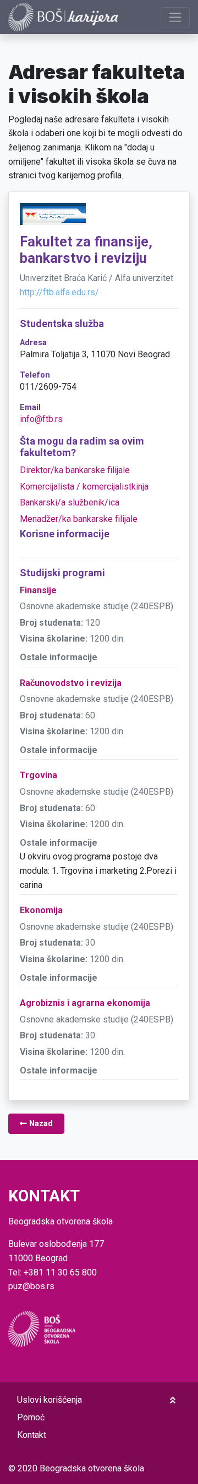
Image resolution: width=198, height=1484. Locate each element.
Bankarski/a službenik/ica (69, 502)
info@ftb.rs (41, 419)
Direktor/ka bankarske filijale (75, 470)
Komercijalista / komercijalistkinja (84, 486)
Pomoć (31, 1417)
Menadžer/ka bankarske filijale (79, 519)
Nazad (40, 1123)
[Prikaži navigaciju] (175, 17)
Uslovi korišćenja (49, 1400)
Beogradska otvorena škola (92, 1468)
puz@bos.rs (31, 1286)
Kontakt (31, 1435)
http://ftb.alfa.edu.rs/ (59, 292)
